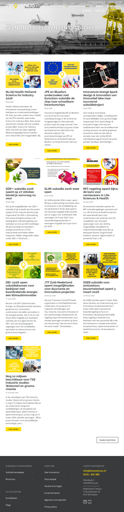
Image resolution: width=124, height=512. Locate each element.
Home (8, 23)
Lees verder (13, 144)
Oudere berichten (107, 440)
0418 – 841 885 (91, 474)
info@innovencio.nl (94, 470)
